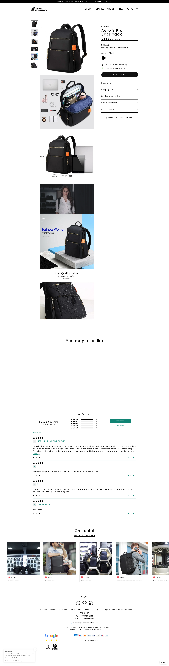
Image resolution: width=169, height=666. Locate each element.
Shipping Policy (96, 609)
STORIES (100, 8)
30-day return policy (110, 96)
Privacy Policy (41, 609)
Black (103, 58)
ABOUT (111, 8)
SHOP (88, 8)
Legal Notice (110, 609)
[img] (38, 438)
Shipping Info (107, 89)
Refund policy (70, 609)
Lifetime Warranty (109, 102)
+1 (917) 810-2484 (86, 616)
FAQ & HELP (84, 613)
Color (107, 53)
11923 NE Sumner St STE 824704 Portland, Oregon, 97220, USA (84, 627)
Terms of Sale (83, 609)
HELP (121, 8)
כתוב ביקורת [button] (120, 421)
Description (106, 83)
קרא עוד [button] (36, 453)
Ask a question (108, 109)
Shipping (104, 48)
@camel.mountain (84, 535)
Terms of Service (55, 609)
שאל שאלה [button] (120, 425)
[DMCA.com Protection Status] (48, 647)
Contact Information (125, 609)
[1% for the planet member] (55, 647)
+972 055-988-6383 (85, 618)
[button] (106, 39)
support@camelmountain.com (85, 623)
